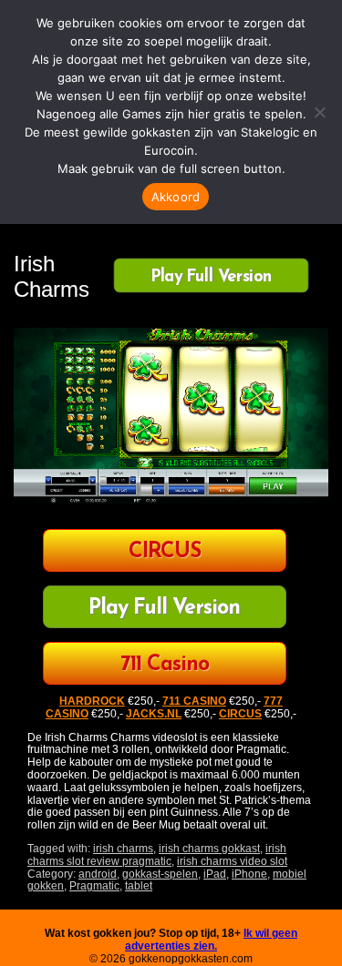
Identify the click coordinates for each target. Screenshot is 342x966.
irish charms (123, 848)
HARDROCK (92, 701)
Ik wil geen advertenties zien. (211, 939)
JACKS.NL (153, 713)
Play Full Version (211, 277)
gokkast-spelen (160, 874)
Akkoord (176, 196)
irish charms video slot (232, 861)
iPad (214, 874)
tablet (138, 886)
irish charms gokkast (209, 848)
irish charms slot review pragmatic (156, 855)
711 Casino (164, 665)
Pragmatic (94, 886)
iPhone (249, 874)
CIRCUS (165, 552)
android (97, 874)
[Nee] (319, 112)
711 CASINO (194, 701)
